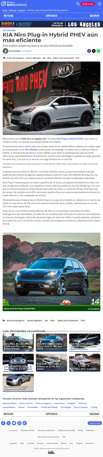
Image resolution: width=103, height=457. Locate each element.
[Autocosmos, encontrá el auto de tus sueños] (14, 4)
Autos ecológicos (44, 403)
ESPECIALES (51, 15)
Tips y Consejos (80, 407)
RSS (63, 437)
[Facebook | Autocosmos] (3, 423)
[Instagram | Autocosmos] (19, 423)
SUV (77, 58)
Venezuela (89, 443)
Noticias (21, 10)
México (64, 443)
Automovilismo (10, 403)
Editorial (12, 10)
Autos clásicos (26, 403)
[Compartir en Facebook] (89, 51)
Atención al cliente (27, 430)
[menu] (99, 4)
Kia (44, 58)
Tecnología (65, 407)
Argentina (13, 443)
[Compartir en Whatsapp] (98, 51)
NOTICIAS (8, 15)
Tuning (94, 407)
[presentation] (51, 269)
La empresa (13, 430)
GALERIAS (94, 15)
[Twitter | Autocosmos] (8, 423)
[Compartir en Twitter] (94, 51)
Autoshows (9, 30)
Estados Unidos (52, 443)
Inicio (4, 10)
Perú (71, 443)
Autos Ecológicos (15, 58)
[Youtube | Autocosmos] (14, 423)
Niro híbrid (30, 149)
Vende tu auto (87, 4)
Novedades (32, 407)
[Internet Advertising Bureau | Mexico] (51, 452)
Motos (21, 407)
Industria (82, 403)
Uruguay (79, 443)
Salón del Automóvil (63, 58)
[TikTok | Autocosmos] (25, 423)
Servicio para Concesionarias (48, 437)
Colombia (30, 443)
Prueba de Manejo (49, 407)
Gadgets (72, 403)
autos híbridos (33, 58)
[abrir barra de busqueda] (78, 4)
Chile (22, 443)
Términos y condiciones (46, 430)
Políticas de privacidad (66, 430)
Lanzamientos (9, 407)
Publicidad (90, 430)
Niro (49, 58)
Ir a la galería (93, 308)
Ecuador (40, 443)
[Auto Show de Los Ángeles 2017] (51, 24)
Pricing (80, 430)
